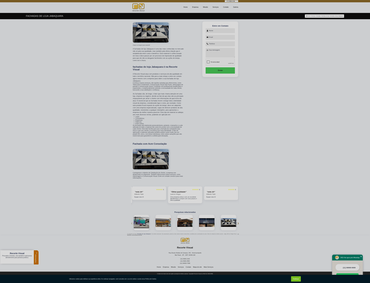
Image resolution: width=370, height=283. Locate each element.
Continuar (296, 279)
